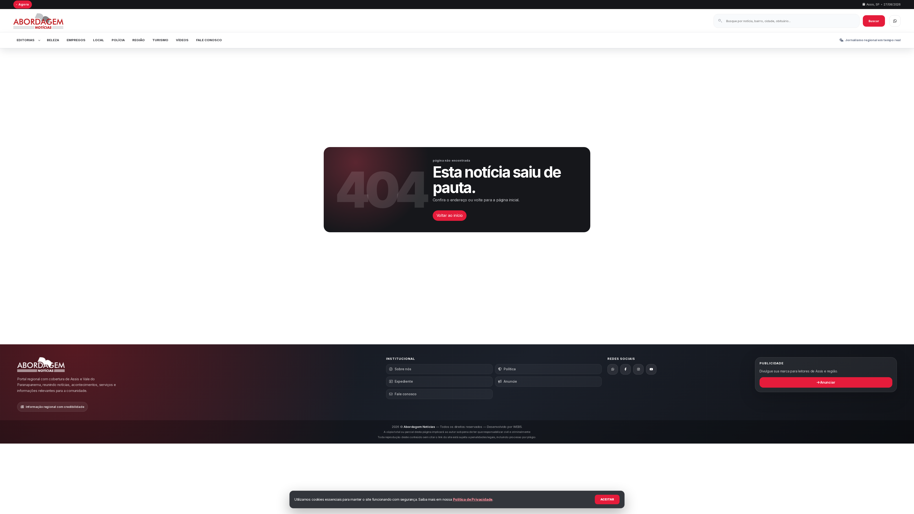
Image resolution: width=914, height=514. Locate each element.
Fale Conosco (209, 40)
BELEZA (53, 40)
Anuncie (510, 381)
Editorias (26, 40)
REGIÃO (138, 40)
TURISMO (160, 40)
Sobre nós (403, 369)
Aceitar (607, 499)
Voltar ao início (450, 215)
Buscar (874, 21)
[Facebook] (625, 369)
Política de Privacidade (473, 499)
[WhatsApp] (612, 369)
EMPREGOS (76, 40)
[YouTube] (651, 369)
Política (510, 369)
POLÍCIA (118, 40)
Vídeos (182, 40)
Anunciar (827, 382)
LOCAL (98, 40)
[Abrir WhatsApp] (895, 21)
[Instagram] (638, 369)
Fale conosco (406, 394)
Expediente (404, 381)
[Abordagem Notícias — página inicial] (44, 21)
